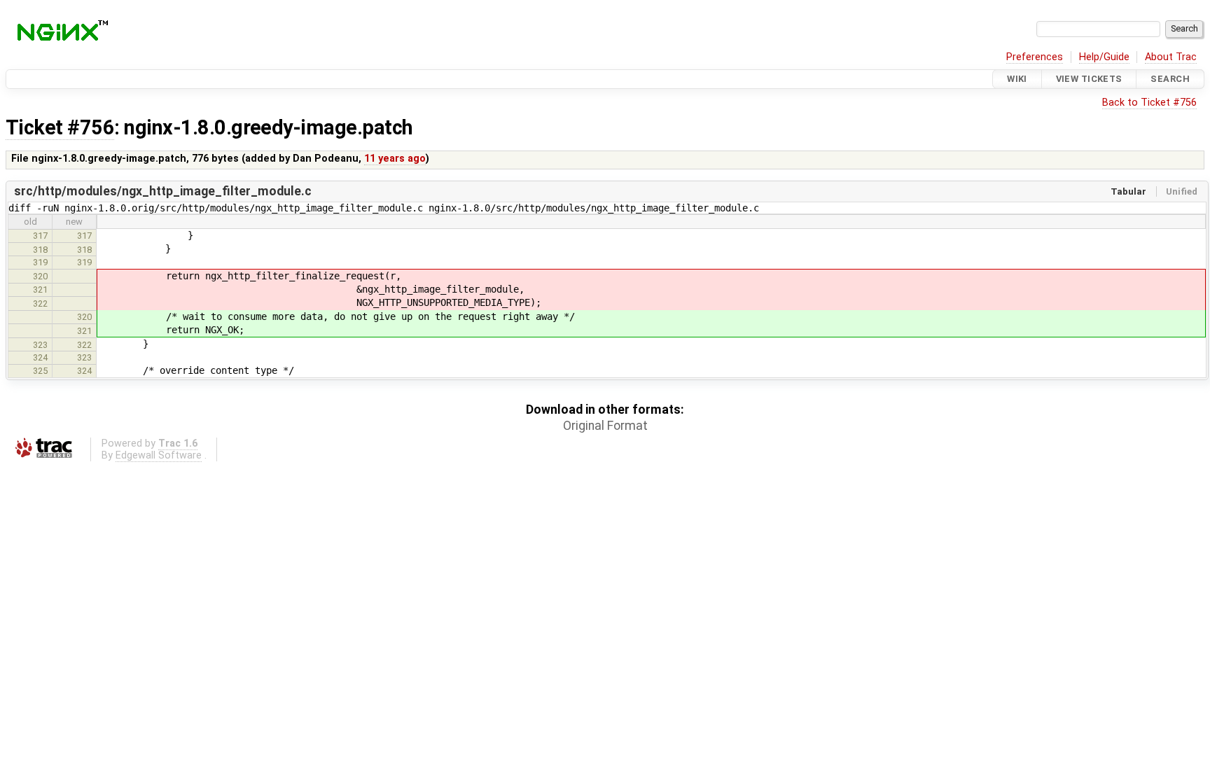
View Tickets (1089, 79)
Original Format (605, 426)
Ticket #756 (60, 127)
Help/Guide (1104, 57)
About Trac (1171, 57)
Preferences (1034, 57)
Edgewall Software (159, 455)
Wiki (1017, 79)
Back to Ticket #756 (1149, 103)
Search (1170, 79)
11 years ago (395, 159)
